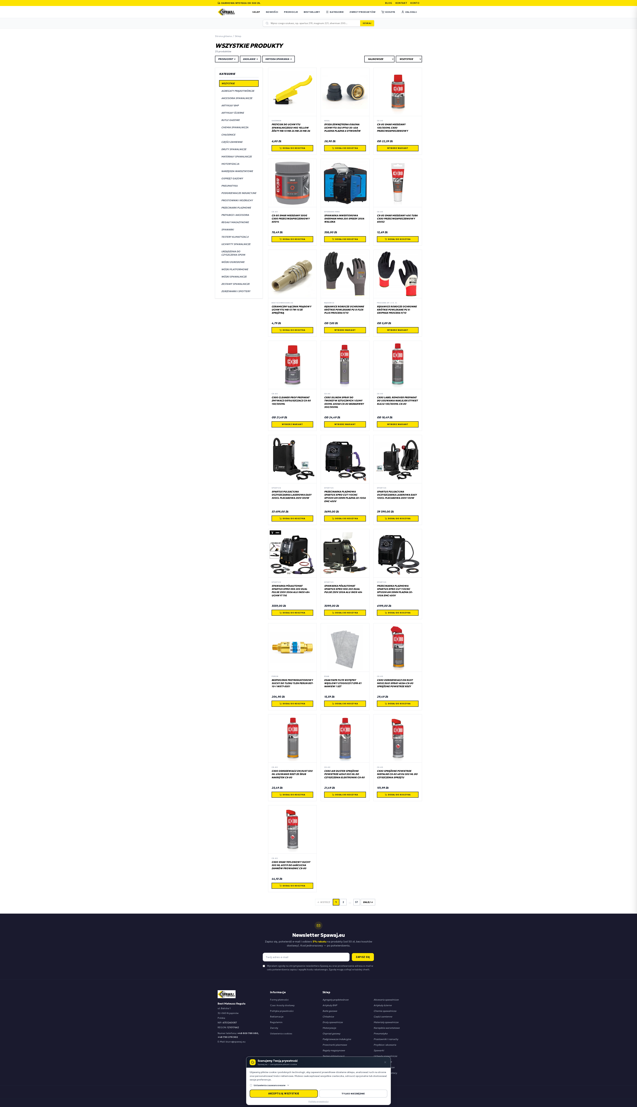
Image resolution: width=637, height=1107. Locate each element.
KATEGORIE (337, 11)
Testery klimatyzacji (333, 1056)
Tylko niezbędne (353, 1093)
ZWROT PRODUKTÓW (362, 11)
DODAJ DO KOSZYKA (294, 148)
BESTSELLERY (312, 11)
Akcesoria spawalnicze (386, 999)
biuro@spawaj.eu (236, 1041)
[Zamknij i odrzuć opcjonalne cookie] (385, 1062)
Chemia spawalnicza (385, 1010)
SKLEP (256, 11)
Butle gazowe (329, 1010)
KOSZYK (390, 11)
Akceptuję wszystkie (283, 1093)
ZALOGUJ (411, 11)
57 (356, 902)
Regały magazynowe (333, 1050)
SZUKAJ (367, 23)
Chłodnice (328, 1016)
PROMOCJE (291, 11)
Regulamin (276, 1022)
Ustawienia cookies (281, 1033)
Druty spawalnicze (332, 1022)
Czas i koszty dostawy (282, 1005)
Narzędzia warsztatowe (387, 1027)
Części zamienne (383, 1016)
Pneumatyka (381, 1033)
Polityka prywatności (282, 1010)
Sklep (238, 36)
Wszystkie (228, 83)
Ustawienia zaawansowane (269, 1085)
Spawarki (379, 1050)
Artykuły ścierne (383, 1005)
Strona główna (223, 36)
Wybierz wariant (397, 148)
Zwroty (274, 1027)
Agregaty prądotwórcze (335, 999)
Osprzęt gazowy (331, 1033)
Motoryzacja (329, 1027)
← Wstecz (323, 902)
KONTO (414, 2)
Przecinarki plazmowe (334, 1044)
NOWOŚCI (272, 11)
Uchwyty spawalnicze (385, 1056)
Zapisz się (363, 957)
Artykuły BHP (329, 1005)
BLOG (388, 2)
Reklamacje (276, 1016)
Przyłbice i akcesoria (385, 1044)
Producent (227, 59)
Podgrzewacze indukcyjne (336, 1039)
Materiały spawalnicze (386, 1022)
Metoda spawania (278, 59)
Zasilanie (250, 59)
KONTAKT (401, 2)
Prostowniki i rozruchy (386, 1039)
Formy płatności (279, 999)
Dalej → (368, 902)
